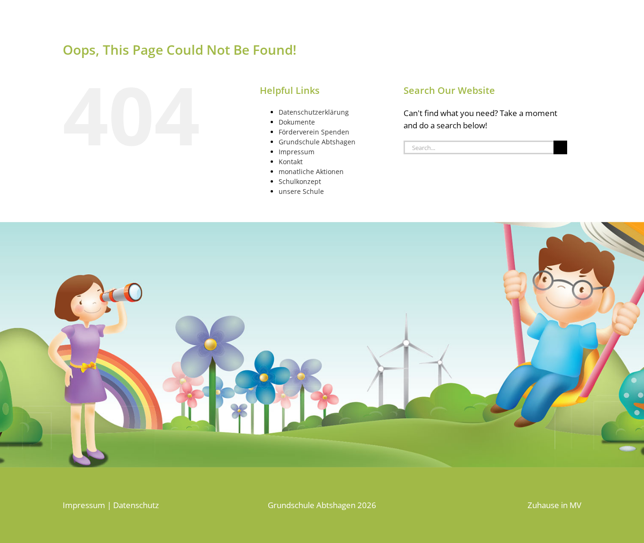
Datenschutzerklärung (314, 112)
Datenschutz (136, 505)
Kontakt (291, 161)
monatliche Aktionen (311, 171)
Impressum (296, 151)
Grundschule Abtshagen (317, 141)
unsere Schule (301, 191)
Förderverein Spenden (314, 131)
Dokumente (297, 121)
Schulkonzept (300, 181)
